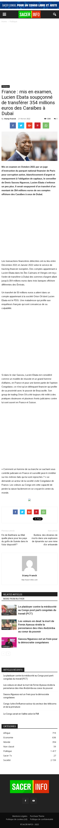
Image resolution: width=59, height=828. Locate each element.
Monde (6, 742)
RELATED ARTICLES (12, 594)
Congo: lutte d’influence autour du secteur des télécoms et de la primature (29, 705)
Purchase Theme (37, 816)
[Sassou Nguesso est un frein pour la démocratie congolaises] (9, 642)
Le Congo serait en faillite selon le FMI (21, 714)
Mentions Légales (19, 816)
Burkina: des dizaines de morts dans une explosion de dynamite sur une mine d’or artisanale (44, 540)
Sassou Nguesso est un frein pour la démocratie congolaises (26, 696)
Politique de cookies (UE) (16, 819)
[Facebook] (25, 801)
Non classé (8, 746)
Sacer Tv (7, 755)
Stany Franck (10, 118)
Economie (8, 737)
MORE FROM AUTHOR (13, 599)
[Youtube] (34, 801)
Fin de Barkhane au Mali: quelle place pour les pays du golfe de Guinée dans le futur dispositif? (15, 540)
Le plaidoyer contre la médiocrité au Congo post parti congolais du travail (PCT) (37, 610)
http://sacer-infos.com (29, 580)
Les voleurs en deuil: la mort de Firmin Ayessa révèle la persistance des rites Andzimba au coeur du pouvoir (29, 686)
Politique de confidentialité (41, 819)
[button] (55, 14)
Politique (5, 86)
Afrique (6, 733)
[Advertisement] (29, 54)
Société (7, 760)
